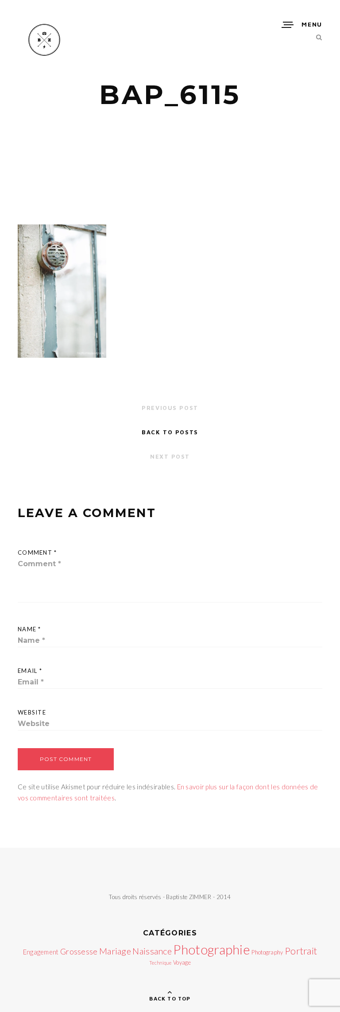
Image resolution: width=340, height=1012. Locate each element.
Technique (160, 963)
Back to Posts (170, 432)
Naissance (152, 951)
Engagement (41, 952)
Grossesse (79, 951)
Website (32, 712)
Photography (267, 952)
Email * (30, 670)
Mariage (115, 951)
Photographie (211, 949)
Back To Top (169, 998)
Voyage (182, 962)
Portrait (301, 951)
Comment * (37, 552)
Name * (29, 629)
